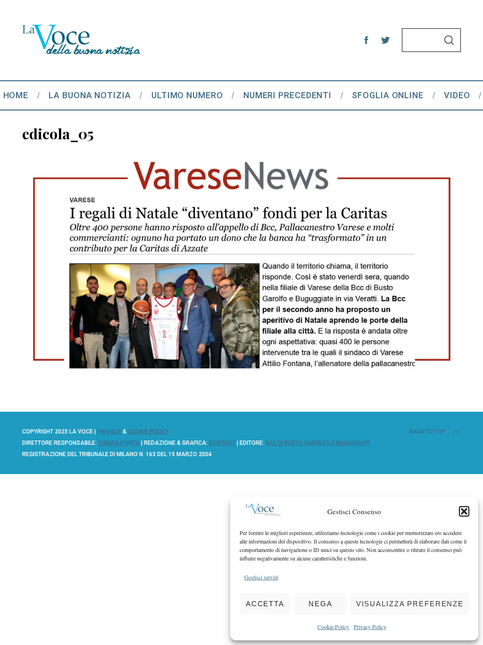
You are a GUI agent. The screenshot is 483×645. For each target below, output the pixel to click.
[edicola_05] (241, 376)
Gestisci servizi (261, 577)
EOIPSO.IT (222, 443)
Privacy (109, 431)
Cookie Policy (333, 626)
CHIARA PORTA (119, 443)
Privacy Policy (370, 626)
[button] (464, 511)
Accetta (265, 604)
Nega (320, 604)
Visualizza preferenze (410, 604)
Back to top (427, 431)
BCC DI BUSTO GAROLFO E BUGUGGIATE (318, 443)
